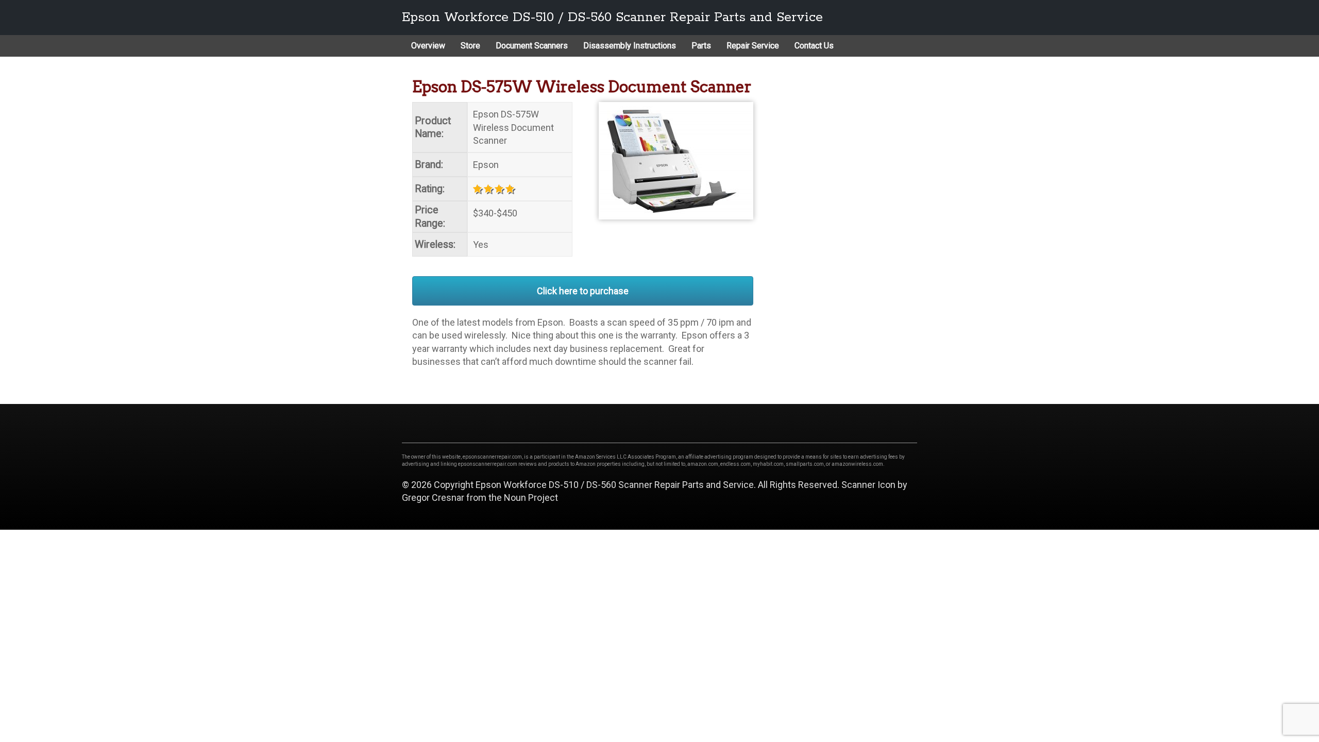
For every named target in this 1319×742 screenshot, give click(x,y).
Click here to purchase (583, 290)
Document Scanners (532, 45)
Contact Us (814, 45)
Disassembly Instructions (629, 45)
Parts (701, 45)
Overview (428, 45)
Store (470, 45)
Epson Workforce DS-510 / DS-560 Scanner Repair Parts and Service (612, 17)
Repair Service (752, 45)
